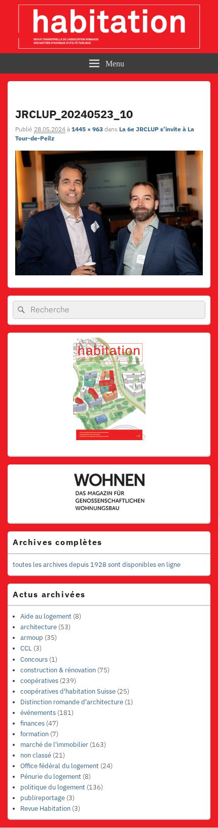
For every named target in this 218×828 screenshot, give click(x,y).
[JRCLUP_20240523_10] (109, 272)
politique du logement (52, 787)
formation (34, 734)
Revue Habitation (45, 808)
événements (38, 712)
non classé (35, 755)
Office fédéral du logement (59, 766)
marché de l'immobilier (54, 744)
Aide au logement (45, 616)
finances (32, 723)
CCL (26, 648)
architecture (38, 627)
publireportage (42, 798)
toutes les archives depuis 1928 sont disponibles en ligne (96, 564)
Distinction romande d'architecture (71, 702)
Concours (34, 659)
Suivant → (189, 98)
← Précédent (150, 98)
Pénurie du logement (50, 776)
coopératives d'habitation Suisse (68, 691)
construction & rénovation (58, 670)
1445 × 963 (87, 129)
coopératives (39, 680)
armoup (31, 637)
